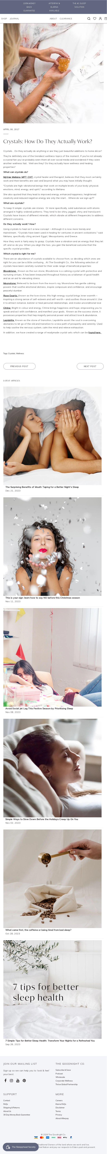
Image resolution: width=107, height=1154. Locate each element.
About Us (7, 1111)
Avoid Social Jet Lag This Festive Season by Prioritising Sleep (39, 708)
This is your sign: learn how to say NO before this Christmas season (42, 597)
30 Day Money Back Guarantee (16, 1115)
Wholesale (60, 1077)
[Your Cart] (105, 18)
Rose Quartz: (10, 295)
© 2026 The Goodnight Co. (53, 1134)
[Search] (88, 18)
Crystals (11, 353)
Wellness (20, 353)
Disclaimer (60, 1107)
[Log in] (100, 18)
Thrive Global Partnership (67, 1084)
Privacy (59, 1115)
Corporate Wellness (64, 1081)
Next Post (90, 366)
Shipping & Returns (11, 1107)
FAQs (5, 1104)
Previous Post (19, 366)
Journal (14, 18)
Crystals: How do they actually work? (48, 141)
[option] (28, 7)
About (53, 18)
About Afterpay (62, 1118)
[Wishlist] (94, 18)
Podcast (59, 1073)
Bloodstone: (9, 271)
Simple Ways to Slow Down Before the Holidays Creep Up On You (41, 819)
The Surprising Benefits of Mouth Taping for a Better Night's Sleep (42, 487)
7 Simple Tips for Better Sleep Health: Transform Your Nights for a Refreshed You (50, 1040)
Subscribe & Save (63, 1070)
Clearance (66, 18)
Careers (59, 1100)
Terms (58, 1111)
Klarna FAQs (61, 1104)
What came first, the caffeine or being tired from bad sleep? (38, 929)
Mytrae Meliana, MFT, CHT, (18, 177)
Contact (6, 1100)
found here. (95, 332)
